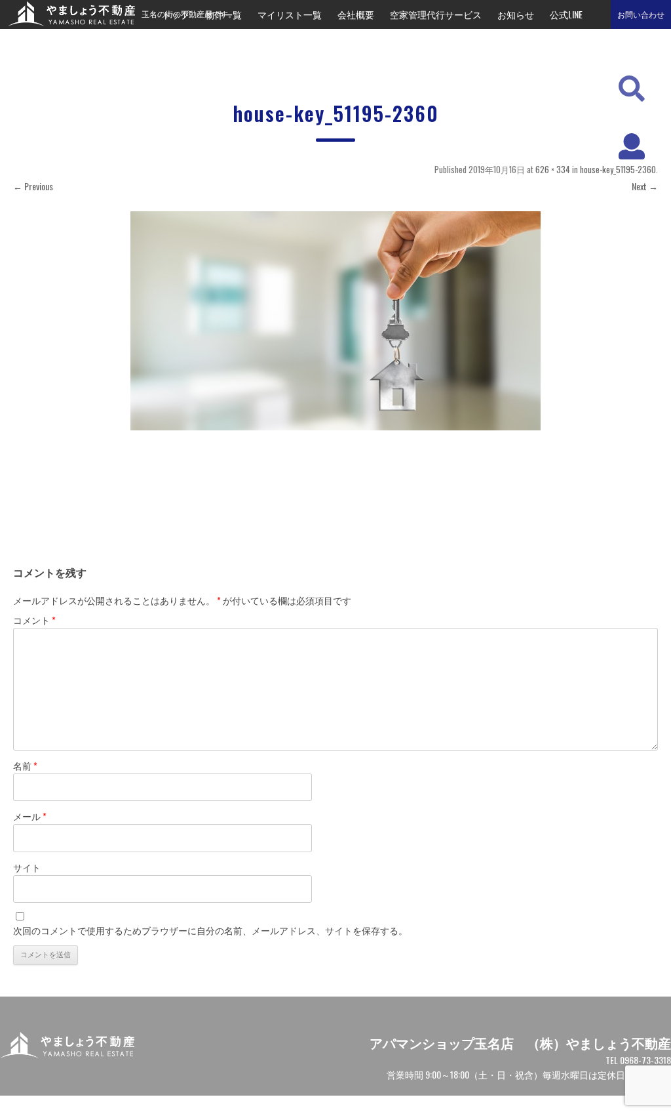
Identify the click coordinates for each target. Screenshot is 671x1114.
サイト (27, 867)
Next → (645, 186)
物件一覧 (223, 14)
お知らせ (515, 14)
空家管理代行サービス (436, 14)
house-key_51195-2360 (618, 169)
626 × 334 (552, 169)
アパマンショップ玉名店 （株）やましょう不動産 (520, 1042)
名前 (25, 765)
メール (30, 816)
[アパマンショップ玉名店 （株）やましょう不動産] (67, 22)
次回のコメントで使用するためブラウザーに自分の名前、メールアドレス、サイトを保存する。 (210, 930)
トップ (175, 14)
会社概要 (355, 14)
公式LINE (566, 14)
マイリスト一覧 (290, 14)
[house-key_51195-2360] (335, 320)
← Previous (33, 186)
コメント (34, 620)
